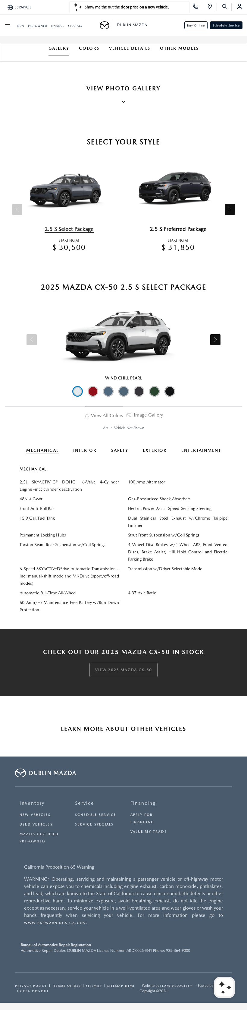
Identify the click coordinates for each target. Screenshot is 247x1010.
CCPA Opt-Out (34, 991)
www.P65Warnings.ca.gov (55, 923)
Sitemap (94, 985)
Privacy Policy (31, 985)
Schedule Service (226, 25)
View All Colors (106, 415)
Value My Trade (148, 832)
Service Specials (94, 824)
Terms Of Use (66, 985)
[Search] (227, 7)
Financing (143, 803)
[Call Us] (197, 7)
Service (84, 803)
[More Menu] (8, 25)
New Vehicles (35, 815)
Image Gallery (148, 415)
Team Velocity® (176, 985)
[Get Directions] (212, 7)
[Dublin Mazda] (106, 25)
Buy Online (196, 25)
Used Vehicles (36, 824)
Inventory (32, 803)
